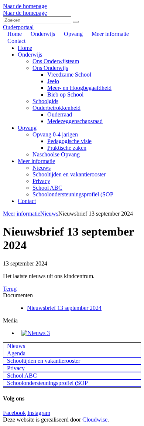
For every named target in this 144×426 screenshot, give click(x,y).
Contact (27, 201)
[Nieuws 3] (35, 333)
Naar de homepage (25, 6)
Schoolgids (45, 101)
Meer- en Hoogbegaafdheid (79, 88)
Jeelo (53, 81)
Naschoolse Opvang (56, 154)
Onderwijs (30, 54)
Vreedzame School (69, 74)
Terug (10, 288)
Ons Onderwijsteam (55, 61)
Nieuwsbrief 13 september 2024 (64, 308)
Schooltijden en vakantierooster (69, 174)
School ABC (47, 188)
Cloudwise (94, 419)
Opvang (27, 128)
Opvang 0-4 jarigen (55, 134)
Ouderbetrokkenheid (56, 108)
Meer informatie (36, 161)
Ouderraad (59, 114)
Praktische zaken (66, 148)
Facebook (14, 413)
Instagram (38, 413)
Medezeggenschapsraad (75, 121)
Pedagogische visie (69, 141)
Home (25, 48)
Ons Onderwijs (50, 68)
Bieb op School (65, 94)
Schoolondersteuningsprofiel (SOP (72, 194)
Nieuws (41, 168)
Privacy (41, 181)
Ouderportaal (18, 27)
